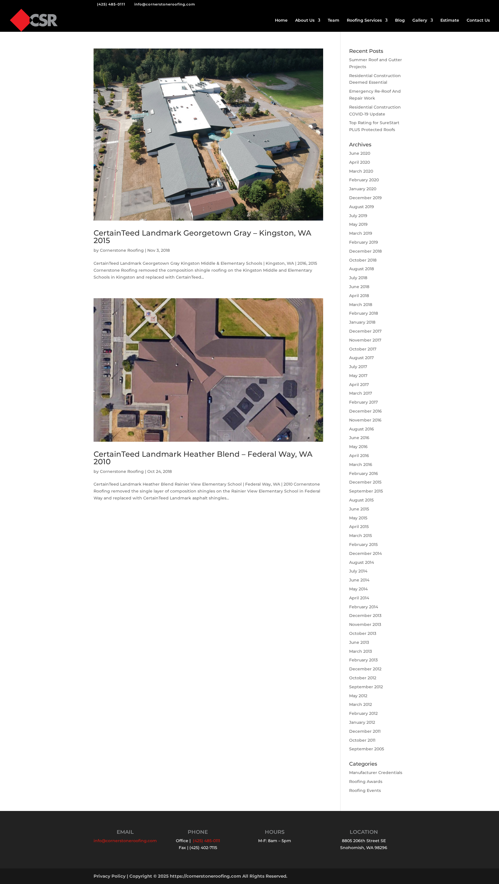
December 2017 (365, 331)
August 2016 (361, 429)
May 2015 (358, 518)
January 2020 (362, 188)
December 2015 (365, 482)
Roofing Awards (365, 781)
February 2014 (363, 606)
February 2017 (363, 402)
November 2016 (365, 420)
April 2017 (359, 384)
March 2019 (360, 233)
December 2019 (365, 197)
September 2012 (366, 686)
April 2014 (359, 597)
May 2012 (358, 695)
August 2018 (361, 268)
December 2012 (365, 669)
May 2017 (358, 375)
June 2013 (359, 642)
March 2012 (360, 704)
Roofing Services (364, 20)
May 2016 (358, 446)
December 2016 (365, 411)
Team (333, 20)
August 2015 (361, 500)
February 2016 (363, 473)
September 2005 (366, 748)
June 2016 (359, 437)
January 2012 (362, 722)
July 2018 (358, 277)
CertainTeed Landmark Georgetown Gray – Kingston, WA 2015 (202, 236)
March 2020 (361, 171)
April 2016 (359, 455)
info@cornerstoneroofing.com (125, 840)
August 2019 (361, 206)
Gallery (419, 20)
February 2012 (363, 713)
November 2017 (365, 340)
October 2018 (363, 260)
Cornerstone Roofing (122, 250)
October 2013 (362, 633)
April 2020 (359, 162)
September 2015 (366, 491)
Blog (400, 20)
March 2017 (360, 393)
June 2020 (359, 153)
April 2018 (359, 295)
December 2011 (365, 731)
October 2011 (362, 740)
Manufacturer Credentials (375, 772)
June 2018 (359, 286)
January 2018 (362, 322)
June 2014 (359, 580)
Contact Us (478, 20)
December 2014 (365, 553)
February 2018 (363, 313)
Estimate (449, 20)
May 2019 (358, 224)
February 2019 (363, 242)
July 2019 (358, 215)
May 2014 (358, 589)
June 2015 (359, 509)
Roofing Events (365, 790)
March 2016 (360, 464)
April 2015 (359, 526)
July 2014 (358, 571)
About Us (304, 20)
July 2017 (358, 366)
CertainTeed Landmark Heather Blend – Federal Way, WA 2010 (203, 458)
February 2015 (363, 544)
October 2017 (362, 349)
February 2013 (363, 660)
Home (281, 20)
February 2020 (364, 179)
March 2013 (360, 651)
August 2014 (361, 562)
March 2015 (360, 535)
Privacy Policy (110, 876)
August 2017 (361, 357)
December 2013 (365, 615)
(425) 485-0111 (111, 4)
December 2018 (365, 251)
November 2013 (365, 624)
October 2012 (362, 677)
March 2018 (360, 304)
